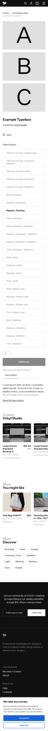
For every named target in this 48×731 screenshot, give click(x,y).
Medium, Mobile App (17, 296)
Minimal (19, 561)
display (34, 549)
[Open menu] (44, 3)
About (6, 675)
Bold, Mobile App (15, 288)
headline (31, 555)
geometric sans (13, 555)
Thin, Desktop (14, 218)
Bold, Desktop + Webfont (19, 226)
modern (33, 561)
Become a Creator (12, 671)
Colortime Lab (13, 518)
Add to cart (24, 362)
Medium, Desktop (15, 202)
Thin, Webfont (14, 343)
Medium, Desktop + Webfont (21, 234)
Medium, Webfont (15, 328)
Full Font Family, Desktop (19, 179)
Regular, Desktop (15, 210)
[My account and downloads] (31, 3)
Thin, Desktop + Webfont (19, 249)
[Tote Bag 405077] (17, 502)
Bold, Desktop (13, 194)
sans (7, 567)
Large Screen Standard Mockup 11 (10, 449)
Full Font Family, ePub (18, 171)
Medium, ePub (14, 265)
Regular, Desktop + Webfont (21, 241)
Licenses (7, 691)
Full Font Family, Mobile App (21, 153)
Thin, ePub (12, 281)
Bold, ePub (12, 257)
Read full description (13, 400)
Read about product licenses (17, 369)
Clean (22, 549)
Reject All (24, 725)
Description (11, 375)
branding (9, 549)
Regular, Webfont (15, 335)
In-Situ (40, 521)
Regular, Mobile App (17, 304)
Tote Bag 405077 (12, 515)
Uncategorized (20, 13)
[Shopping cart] (37, 3)
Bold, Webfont (14, 320)
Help (5, 688)
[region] (24, 714)
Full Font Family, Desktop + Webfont (20, 162)
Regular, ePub (13, 273)
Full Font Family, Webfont (20, 187)
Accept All (24, 718)
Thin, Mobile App (15, 312)
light (7, 561)
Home (6, 13)
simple (18, 567)
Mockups (7, 521)
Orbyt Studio (20, 125)
